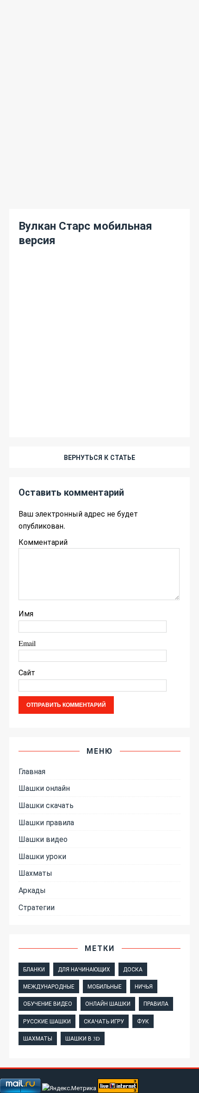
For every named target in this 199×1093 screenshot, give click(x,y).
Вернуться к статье (99, 457)
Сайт (27, 672)
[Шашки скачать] (99, 193)
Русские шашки (47, 1021)
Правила (155, 1003)
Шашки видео (43, 839)
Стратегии (37, 907)
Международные (49, 986)
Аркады (32, 890)
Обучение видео (47, 1003)
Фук (143, 1021)
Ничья (144, 986)
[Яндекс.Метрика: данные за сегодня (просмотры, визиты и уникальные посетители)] (69, 1088)
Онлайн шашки (108, 1003)
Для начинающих (84, 969)
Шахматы (35, 873)
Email (27, 643)
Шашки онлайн (44, 788)
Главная (32, 771)
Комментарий (43, 542)
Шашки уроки (42, 856)
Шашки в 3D (82, 1038)
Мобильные (104, 986)
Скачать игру (104, 1021)
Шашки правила (46, 822)
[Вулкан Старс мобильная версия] (99, 413)
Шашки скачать (46, 805)
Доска (133, 969)
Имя (26, 613)
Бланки (34, 969)
